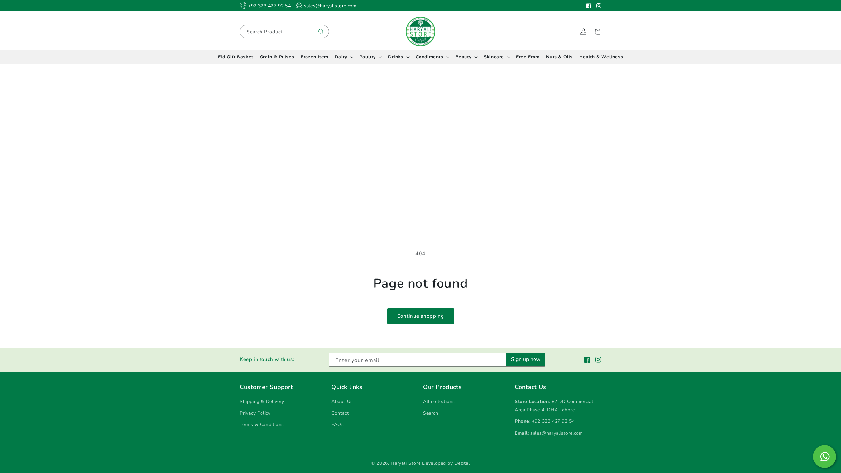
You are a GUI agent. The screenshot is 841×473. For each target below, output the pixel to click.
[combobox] (284, 31)
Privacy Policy (255, 413)
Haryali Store (405, 463)
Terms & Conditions (262, 424)
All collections (439, 401)
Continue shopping (420, 316)
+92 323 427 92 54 (553, 421)
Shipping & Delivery (262, 401)
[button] (598, 31)
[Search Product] (321, 31)
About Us (342, 401)
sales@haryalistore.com (556, 433)
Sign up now (525, 359)
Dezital (462, 463)
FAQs (337, 424)
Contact (340, 413)
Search (430, 413)
